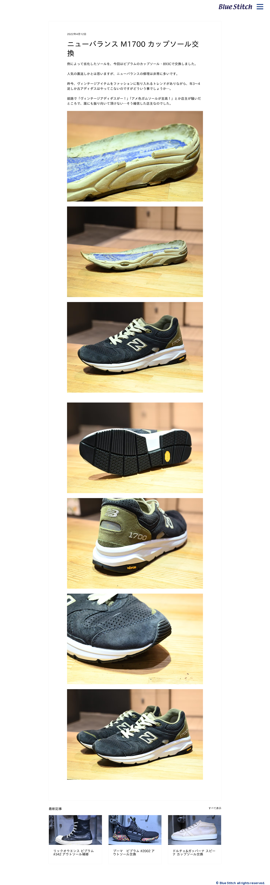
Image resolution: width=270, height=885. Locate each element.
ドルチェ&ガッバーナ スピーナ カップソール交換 (193, 852)
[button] (260, 6)
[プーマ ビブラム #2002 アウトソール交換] (135, 830)
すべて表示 (214, 808)
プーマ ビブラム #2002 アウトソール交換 (134, 852)
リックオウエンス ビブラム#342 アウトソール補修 (73, 852)
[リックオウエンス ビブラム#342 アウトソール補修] (75, 830)
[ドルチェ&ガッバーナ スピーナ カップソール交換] (194, 830)
